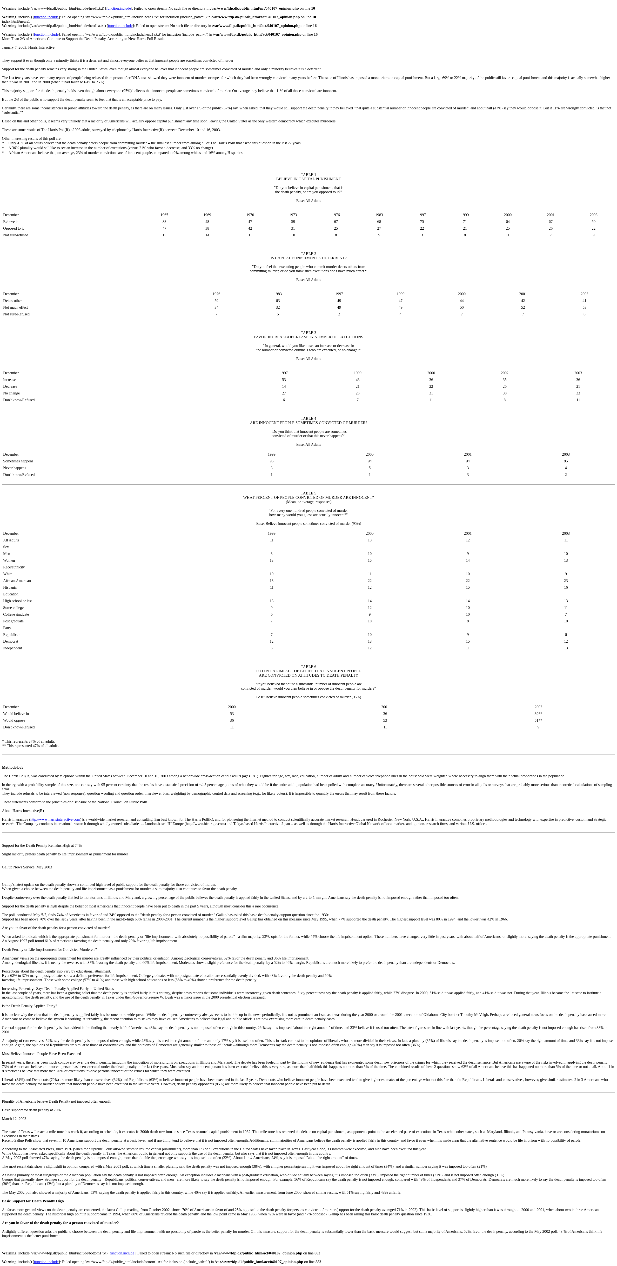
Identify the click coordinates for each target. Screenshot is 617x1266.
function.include (118, 8)
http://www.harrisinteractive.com (55, 819)
